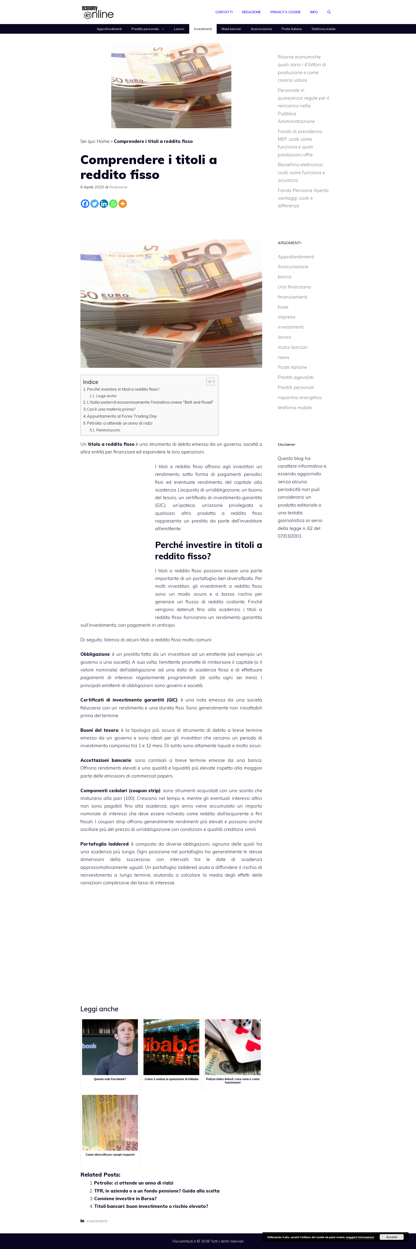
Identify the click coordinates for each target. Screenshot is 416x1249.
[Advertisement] (171, 223)
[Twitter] (94, 203)
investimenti (97, 1220)
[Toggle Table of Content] (207, 381)
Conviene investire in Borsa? (125, 1198)
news (283, 357)
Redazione (251, 12)
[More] (122, 203)
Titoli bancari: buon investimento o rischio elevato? (151, 1206)
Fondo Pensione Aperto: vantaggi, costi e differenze (303, 198)
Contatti (224, 12)
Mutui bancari (231, 29)
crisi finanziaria (294, 287)
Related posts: (108, 429)
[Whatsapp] (113, 203)
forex (283, 307)
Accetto (391, 1237)
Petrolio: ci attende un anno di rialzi (119, 423)
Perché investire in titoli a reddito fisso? (123, 389)
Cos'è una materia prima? (111, 409)
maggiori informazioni (360, 1237)
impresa (286, 317)
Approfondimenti (109, 29)
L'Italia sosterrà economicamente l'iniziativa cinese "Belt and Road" (150, 402)
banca (284, 277)
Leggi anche (106, 395)
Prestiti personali (296, 387)
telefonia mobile (295, 407)
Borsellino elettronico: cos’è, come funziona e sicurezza (301, 172)
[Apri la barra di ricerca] (329, 12)
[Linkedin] (104, 203)
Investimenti (203, 29)
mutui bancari (293, 347)
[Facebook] (85, 203)
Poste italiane (292, 29)
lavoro (284, 337)
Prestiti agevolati (296, 377)
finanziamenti (292, 297)
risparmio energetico (300, 397)
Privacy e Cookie (286, 12)
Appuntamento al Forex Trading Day (122, 416)
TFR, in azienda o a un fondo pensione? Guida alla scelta (157, 1191)
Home (103, 141)
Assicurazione (261, 29)
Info (314, 12)
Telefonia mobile (324, 29)
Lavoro (179, 29)
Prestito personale (145, 29)
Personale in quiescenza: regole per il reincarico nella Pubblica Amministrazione (303, 105)
